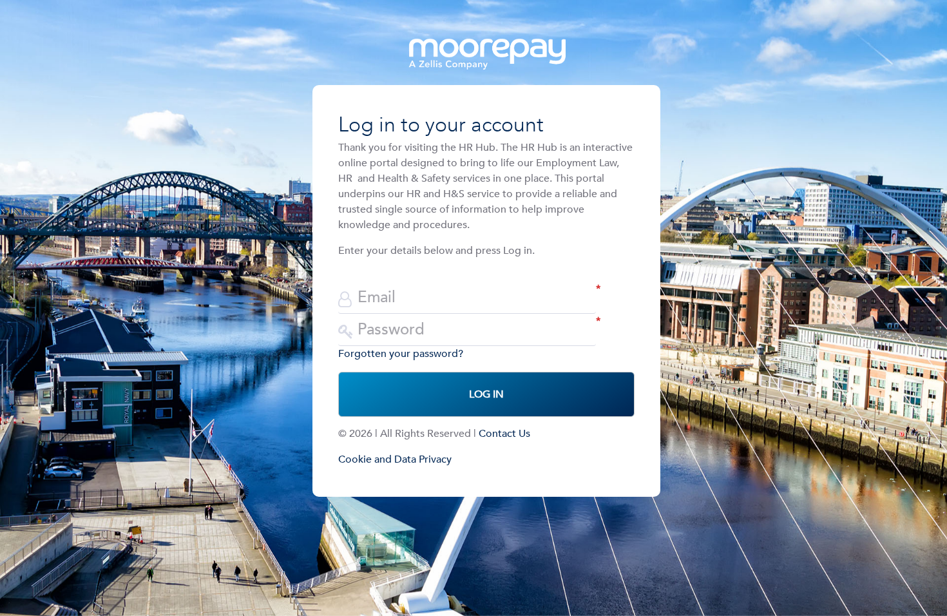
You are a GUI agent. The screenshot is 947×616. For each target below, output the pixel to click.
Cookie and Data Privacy (395, 459)
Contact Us (504, 434)
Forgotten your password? (400, 354)
